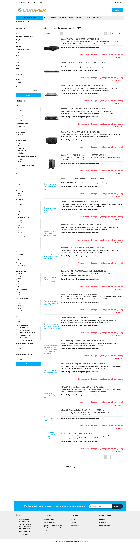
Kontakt (53, 18)
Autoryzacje (75, 525)
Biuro (18, 33)
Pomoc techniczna (104, 525)
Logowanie (102, 522)
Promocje (62, 18)
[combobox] (53, 33)
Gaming (18, 46)
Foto (17, 59)
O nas (46, 18)
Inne (17, 62)
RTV (17, 56)
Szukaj (28, 95)
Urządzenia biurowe (23, 40)
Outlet (71, 18)
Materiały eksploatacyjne (25, 37)
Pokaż (28, 364)
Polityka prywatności (50, 522)
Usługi (18, 65)
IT (17, 43)
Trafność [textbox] (47, 33)
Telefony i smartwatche (24, 49)
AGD (17, 52)
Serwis (88, 18)
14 (119, 33)
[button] (47, 515)
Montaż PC (79, 18)
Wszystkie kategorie (30, 18)
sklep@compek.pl (24, 531)
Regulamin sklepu (49, 519)
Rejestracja (102, 519)
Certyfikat (47, 530)
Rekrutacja (97, 18)
